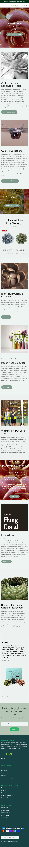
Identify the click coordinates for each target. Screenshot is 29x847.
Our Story (3, 768)
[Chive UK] (14, 5)
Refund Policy (5, 815)
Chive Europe (4, 788)
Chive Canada (5, 793)
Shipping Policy (5, 812)
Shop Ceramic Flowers (9, 112)
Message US (4, 807)
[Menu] (2, 5)
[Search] (5, 5)
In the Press (4, 773)
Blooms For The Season (14, 221)
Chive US (3, 790)
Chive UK (7, 841)
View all (14, 226)
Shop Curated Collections (10, 181)
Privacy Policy (5, 810)
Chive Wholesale (6, 798)
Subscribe (14, 729)
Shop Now (6, 317)
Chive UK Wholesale (6, 795)
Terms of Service (5, 818)
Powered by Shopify (13, 841)
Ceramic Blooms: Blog (7, 778)
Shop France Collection (14, 34)
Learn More (14, 496)
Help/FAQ (4, 770)
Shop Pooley (6, 387)
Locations (3, 775)
